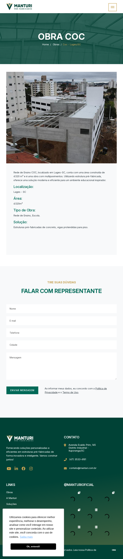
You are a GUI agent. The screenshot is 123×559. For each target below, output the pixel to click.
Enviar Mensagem (22, 390)
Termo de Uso (70, 392)
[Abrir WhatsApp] (115, 551)
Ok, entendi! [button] (33, 546)
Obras (56, 44)
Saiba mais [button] (26, 537)
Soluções (11, 504)
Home (45, 44)
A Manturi (11, 498)
